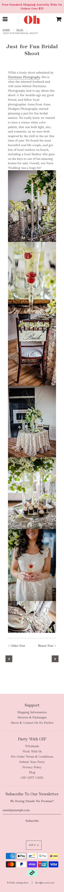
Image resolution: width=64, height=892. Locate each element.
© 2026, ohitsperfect (17, 882)
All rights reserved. (44, 882)
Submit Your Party (32, 762)
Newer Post (45, 646)
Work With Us (32, 751)
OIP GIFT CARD (32, 778)
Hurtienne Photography (24, 77)
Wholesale (32, 746)
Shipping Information (32, 712)
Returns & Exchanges (32, 717)
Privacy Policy (32, 767)
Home (6, 30)
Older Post (18, 646)
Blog (20, 30)
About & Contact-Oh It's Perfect (32, 723)
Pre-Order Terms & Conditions (32, 756)
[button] (34, 845)
